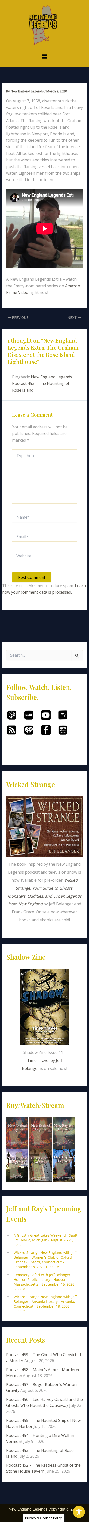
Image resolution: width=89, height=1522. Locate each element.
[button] (44, 56)
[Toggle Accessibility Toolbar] (78, 1511)
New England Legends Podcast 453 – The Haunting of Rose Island (42, 383)
